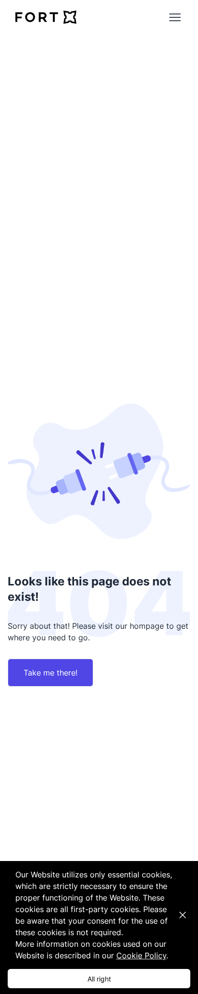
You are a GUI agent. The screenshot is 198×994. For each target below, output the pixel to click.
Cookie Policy (141, 955)
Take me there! (50, 672)
